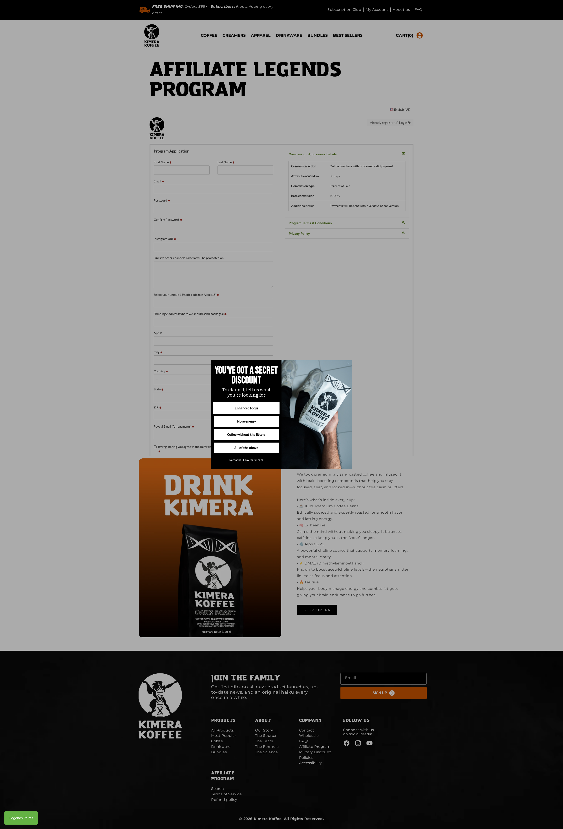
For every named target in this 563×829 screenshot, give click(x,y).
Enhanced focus (246, 408)
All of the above (246, 447)
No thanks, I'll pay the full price (246, 459)
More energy (246, 421)
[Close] (348, 363)
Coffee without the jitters (246, 434)
